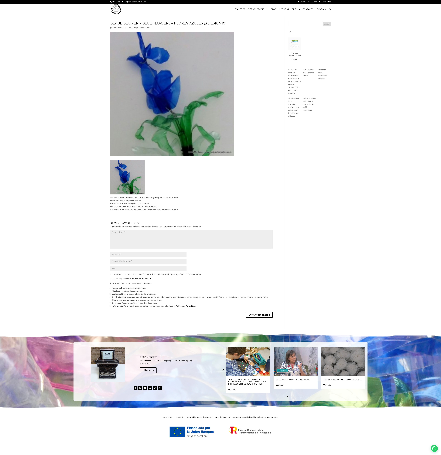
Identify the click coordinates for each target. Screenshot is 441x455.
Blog (273, 9)
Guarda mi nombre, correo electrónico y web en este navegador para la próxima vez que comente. (157, 274)
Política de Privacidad (141, 279)
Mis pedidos (312, 2)
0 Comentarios (143, 28)
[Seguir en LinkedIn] (150, 388)
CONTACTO (308, 9)
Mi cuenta (302, 2)
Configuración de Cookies (266, 417)
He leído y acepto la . (132, 279)
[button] (223, 370)
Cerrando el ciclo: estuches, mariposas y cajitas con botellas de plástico (293, 107)
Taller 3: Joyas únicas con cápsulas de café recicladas (309, 104)
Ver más (232, 389)
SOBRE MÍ (284, 9)
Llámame (148, 370)
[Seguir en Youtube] (145, 388)
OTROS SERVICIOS (257, 9)
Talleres (240, 9)
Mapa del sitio (220, 417)
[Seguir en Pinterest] (155, 388)
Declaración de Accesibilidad (241, 417)
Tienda (320, 9)
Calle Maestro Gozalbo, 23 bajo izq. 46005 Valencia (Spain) (166, 361)
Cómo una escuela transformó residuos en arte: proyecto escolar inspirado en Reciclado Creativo (294, 81)
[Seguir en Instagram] (140, 388)
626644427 (116, 2)
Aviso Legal (168, 417)
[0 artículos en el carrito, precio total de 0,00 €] (290, 32)
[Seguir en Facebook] (135, 388)
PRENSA (296, 9)
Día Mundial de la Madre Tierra (308, 73)
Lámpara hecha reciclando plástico (342, 379)
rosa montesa (119, 28)
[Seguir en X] (160, 388)
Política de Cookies (203, 417)
